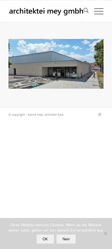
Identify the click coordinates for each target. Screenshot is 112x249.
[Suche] (83, 11)
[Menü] (96, 11)
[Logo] (46, 11)
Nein (66, 239)
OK (45, 239)
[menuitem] (83, 11)
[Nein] (105, 233)
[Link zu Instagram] (99, 114)
